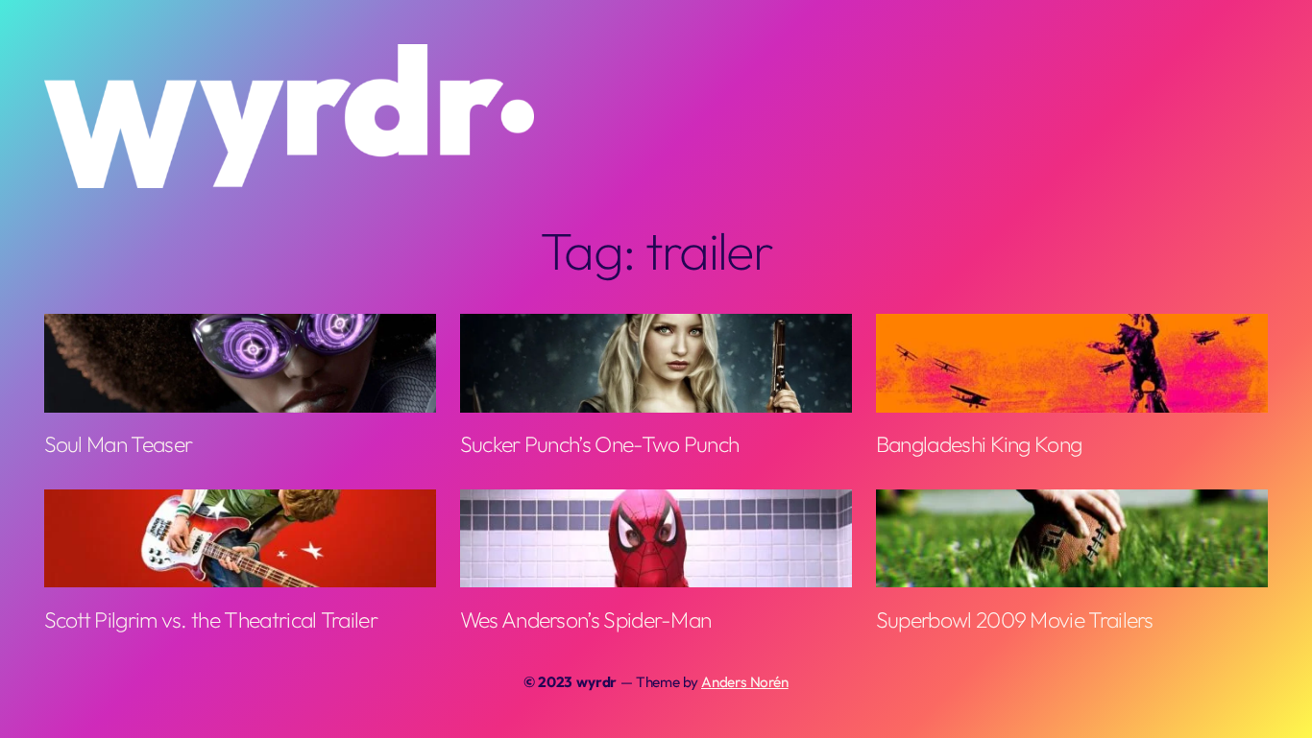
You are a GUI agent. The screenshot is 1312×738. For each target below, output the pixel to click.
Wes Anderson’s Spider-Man (586, 620)
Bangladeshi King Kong (979, 444)
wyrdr (596, 682)
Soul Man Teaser (118, 444)
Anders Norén (745, 682)
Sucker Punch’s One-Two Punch (600, 444)
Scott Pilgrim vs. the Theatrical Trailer (210, 620)
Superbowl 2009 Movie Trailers (1015, 620)
